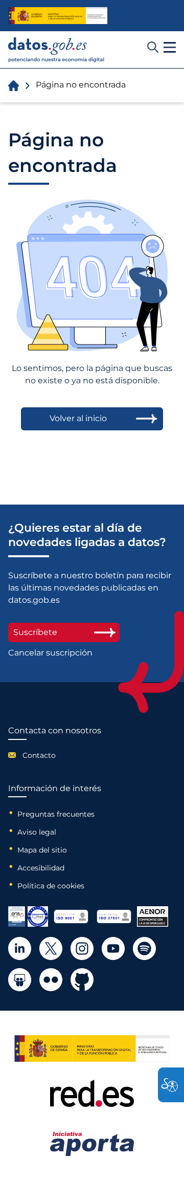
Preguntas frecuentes (56, 814)
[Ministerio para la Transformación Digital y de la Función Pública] (57, 15)
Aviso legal (36, 832)
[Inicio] (56, 49)
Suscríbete (35, 632)
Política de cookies (50, 885)
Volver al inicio (78, 418)
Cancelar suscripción (50, 653)
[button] (170, 47)
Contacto (39, 755)
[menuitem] (54, 755)
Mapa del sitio (42, 850)
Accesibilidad (40, 867)
